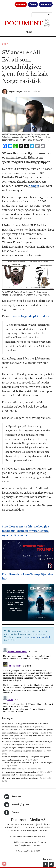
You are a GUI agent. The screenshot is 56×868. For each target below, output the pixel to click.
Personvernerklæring (37, 836)
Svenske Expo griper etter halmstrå (19, 772)
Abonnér (20, 4)
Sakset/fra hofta (12, 827)
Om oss (15, 812)
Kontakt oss (13, 830)
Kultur (32, 827)
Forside (9, 824)
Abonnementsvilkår (18, 836)
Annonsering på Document (34, 830)
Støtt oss (16, 797)
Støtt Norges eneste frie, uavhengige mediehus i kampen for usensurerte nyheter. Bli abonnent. (25, 531)
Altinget (33, 185)
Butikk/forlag (43, 827)
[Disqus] (28, 681)
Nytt (5, 44)
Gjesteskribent (42, 824)
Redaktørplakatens (23, 845)
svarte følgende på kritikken (31, 316)
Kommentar (27, 824)
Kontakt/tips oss (20, 804)
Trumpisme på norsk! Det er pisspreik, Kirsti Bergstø (27, 762)
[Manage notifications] (4, 864)
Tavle (24, 827)
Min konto (46, 4)
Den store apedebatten (13, 769)
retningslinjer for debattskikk (36, 637)
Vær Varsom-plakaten (34, 842)
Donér (33, 4)
